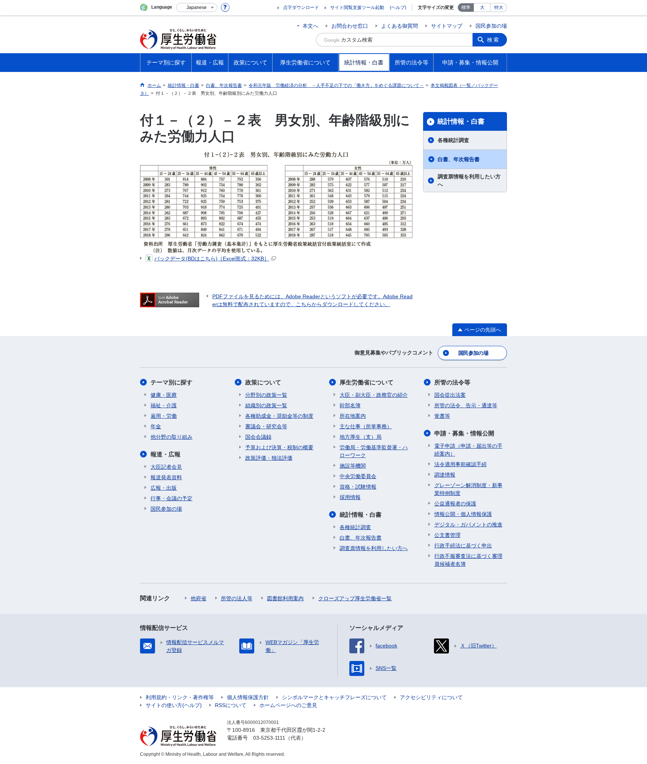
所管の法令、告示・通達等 (465, 405)
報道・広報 (165, 454)
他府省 (198, 598)
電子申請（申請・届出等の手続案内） (468, 450)
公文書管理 (447, 535)
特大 (498, 7)
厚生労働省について (367, 382)
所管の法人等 (236, 598)
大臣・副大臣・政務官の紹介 (374, 395)
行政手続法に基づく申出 (463, 546)
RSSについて (230, 705)
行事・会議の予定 (171, 498)
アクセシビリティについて (431, 697)
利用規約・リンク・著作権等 (180, 697)
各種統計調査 (453, 140)
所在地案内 (353, 416)
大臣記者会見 (166, 467)
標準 (465, 7)
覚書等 (442, 416)
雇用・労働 (164, 416)
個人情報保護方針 (248, 697)
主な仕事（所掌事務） (366, 426)
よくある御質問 (399, 25)
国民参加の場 (491, 25)
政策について (263, 382)
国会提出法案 (450, 395)
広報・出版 (164, 488)
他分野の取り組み (171, 437)
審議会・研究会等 (266, 426)
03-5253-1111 (269, 738)
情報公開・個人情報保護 (463, 514)
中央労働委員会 (358, 476)
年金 (156, 426)
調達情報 (444, 475)
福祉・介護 (164, 405)
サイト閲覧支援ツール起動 (357, 7)
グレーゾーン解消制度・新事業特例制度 (468, 489)
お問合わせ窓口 (349, 25)
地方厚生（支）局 (361, 437)
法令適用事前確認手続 (460, 464)
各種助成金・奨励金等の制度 (279, 416)
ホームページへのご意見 (288, 705)
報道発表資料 (166, 477)
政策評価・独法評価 (268, 458)
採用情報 (350, 497)
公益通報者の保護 (455, 504)
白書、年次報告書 (459, 159)
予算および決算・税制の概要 (279, 447)
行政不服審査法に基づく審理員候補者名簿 (468, 560)
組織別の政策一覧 (266, 405)
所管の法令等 (452, 382)
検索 (493, 40)
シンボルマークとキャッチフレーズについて (334, 697)
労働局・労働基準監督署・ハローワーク (374, 451)
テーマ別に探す (171, 382)
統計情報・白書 (461, 121)
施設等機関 (353, 466)
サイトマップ (446, 25)
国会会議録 (258, 437)
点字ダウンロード (301, 7)
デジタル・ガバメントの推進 (468, 525)
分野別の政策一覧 (266, 395)
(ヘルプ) (398, 7)
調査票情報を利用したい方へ (469, 180)
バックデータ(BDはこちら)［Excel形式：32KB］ (211, 259)
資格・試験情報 (358, 487)
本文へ (310, 25)
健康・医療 (164, 395)
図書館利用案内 (285, 598)
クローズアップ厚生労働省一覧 (355, 598)
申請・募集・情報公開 (464, 433)
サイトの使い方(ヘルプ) (174, 705)
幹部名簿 (350, 405)
